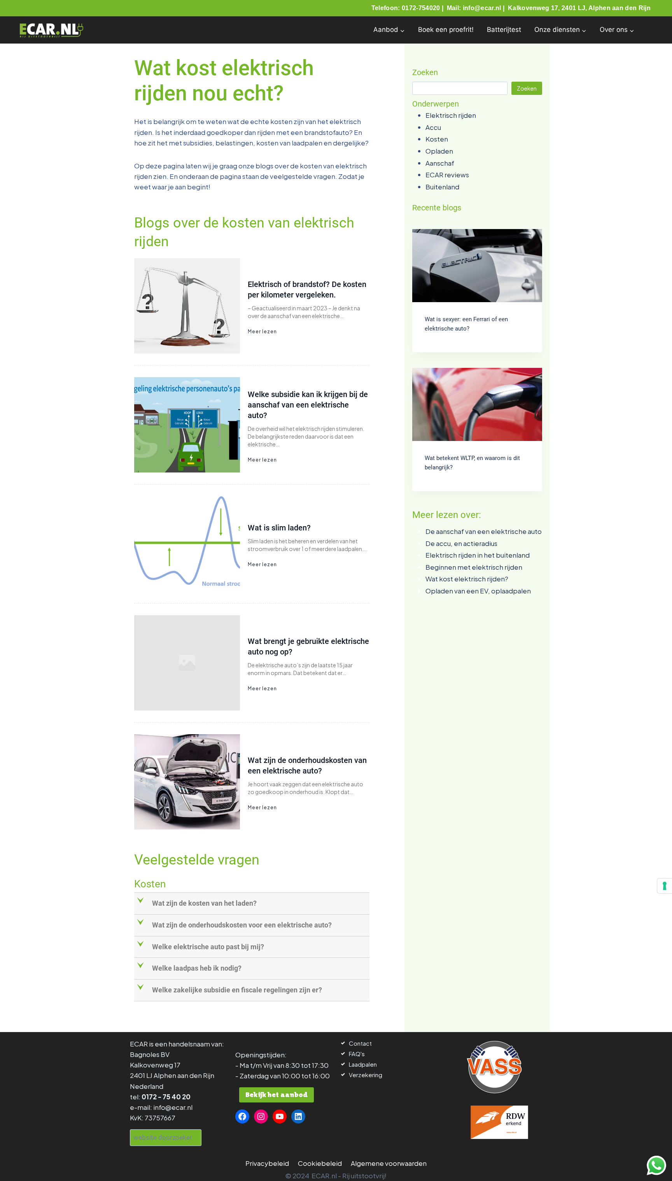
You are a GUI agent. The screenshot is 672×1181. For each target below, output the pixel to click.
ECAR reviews (447, 174)
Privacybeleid (267, 1163)
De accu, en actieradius (461, 543)
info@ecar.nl (172, 1107)
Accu (433, 127)
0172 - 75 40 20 (166, 1096)
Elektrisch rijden (450, 115)
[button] (252, 903)
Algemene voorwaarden (389, 1163)
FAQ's (357, 1053)
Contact (360, 1043)
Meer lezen (262, 331)
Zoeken (527, 88)
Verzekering (365, 1074)
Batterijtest (504, 29)
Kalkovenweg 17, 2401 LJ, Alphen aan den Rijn (579, 8)
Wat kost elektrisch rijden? (466, 578)
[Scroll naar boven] (20, 1164)
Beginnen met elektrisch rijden (473, 567)
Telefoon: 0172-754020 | (408, 8)
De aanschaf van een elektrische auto (483, 531)
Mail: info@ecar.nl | (476, 8)
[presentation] (477, 265)
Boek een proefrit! (446, 29)
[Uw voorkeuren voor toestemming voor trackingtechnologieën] (664, 885)
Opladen (439, 151)
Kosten (436, 139)
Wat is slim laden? (279, 527)
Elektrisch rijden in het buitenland (477, 555)
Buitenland (442, 186)
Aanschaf (439, 163)
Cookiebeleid (320, 1163)
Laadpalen (363, 1064)
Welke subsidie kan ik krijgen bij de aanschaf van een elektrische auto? (308, 405)
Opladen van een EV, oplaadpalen (478, 590)
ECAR (139, 1043)
